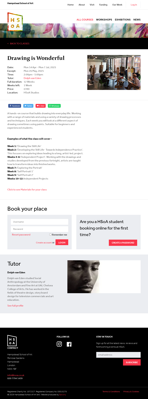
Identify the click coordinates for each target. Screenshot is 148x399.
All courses (85, 19)
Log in (134, 4)
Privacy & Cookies (131, 391)
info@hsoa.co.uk (15, 375)
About (82, 4)
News (137, 19)
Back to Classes (19, 43)
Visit (92, 4)
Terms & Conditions (111, 391)
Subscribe (101, 350)
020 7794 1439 (15, 378)
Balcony (62, 394)
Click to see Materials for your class (27, 189)
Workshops (104, 19)
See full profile (15, 305)
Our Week (117, 4)
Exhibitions (123, 19)
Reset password (21, 234)
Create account (44, 242)
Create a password (123, 242)
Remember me (59, 235)
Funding (103, 4)
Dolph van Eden (32, 78)
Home (70, 4)
